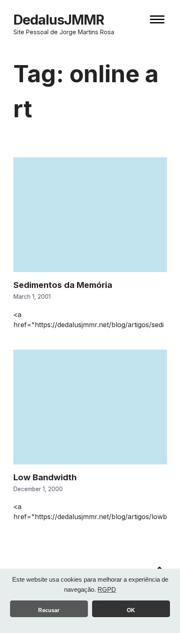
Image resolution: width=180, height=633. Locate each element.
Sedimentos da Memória (62, 285)
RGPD (107, 589)
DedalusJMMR (58, 20)
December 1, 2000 (38, 489)
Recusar (48, 610)
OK (131, 610)
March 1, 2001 (32, 296)
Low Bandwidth (45, 477)
